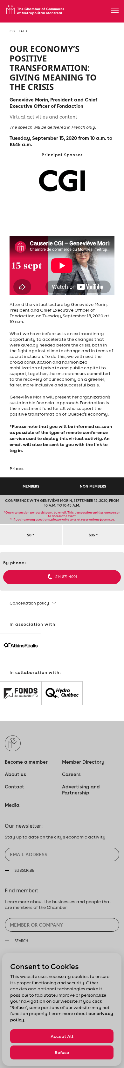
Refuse (62, 1052)
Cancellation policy (30, 603)
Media (12, 805)
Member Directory (83, 762)
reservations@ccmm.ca (97, 519)
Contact (14, 787)
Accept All (62, 1036)
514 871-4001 (66, 576)
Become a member (26, 762)
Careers (71, 774)
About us (15, 774)
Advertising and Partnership (81, 790)
